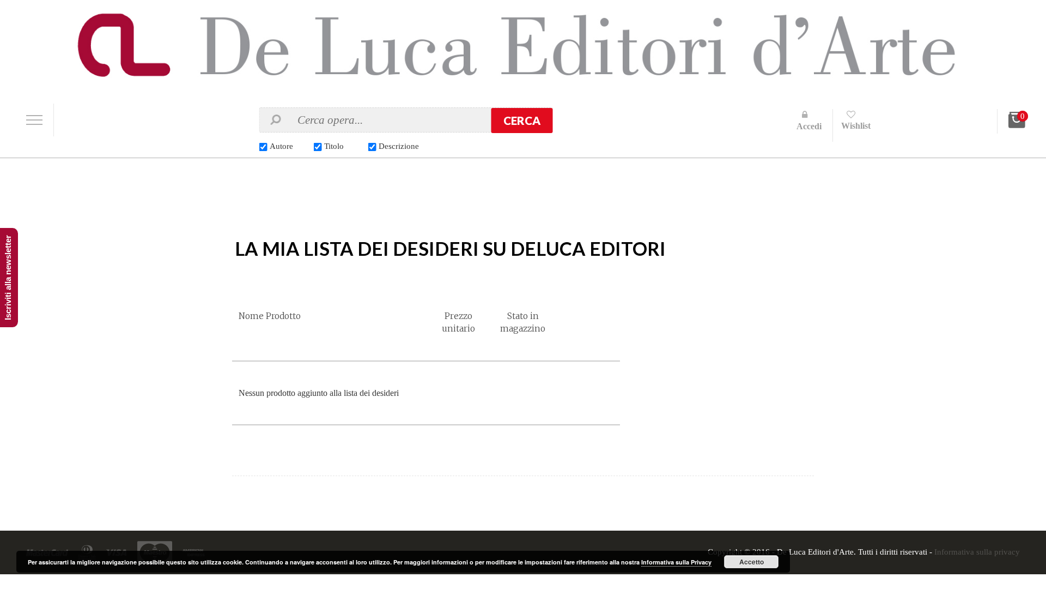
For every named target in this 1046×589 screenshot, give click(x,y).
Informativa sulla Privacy (676, 562)
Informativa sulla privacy (977, 552)
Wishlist (856, 125)
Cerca (521, 120)
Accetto (751, 562)
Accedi (809, 126)
